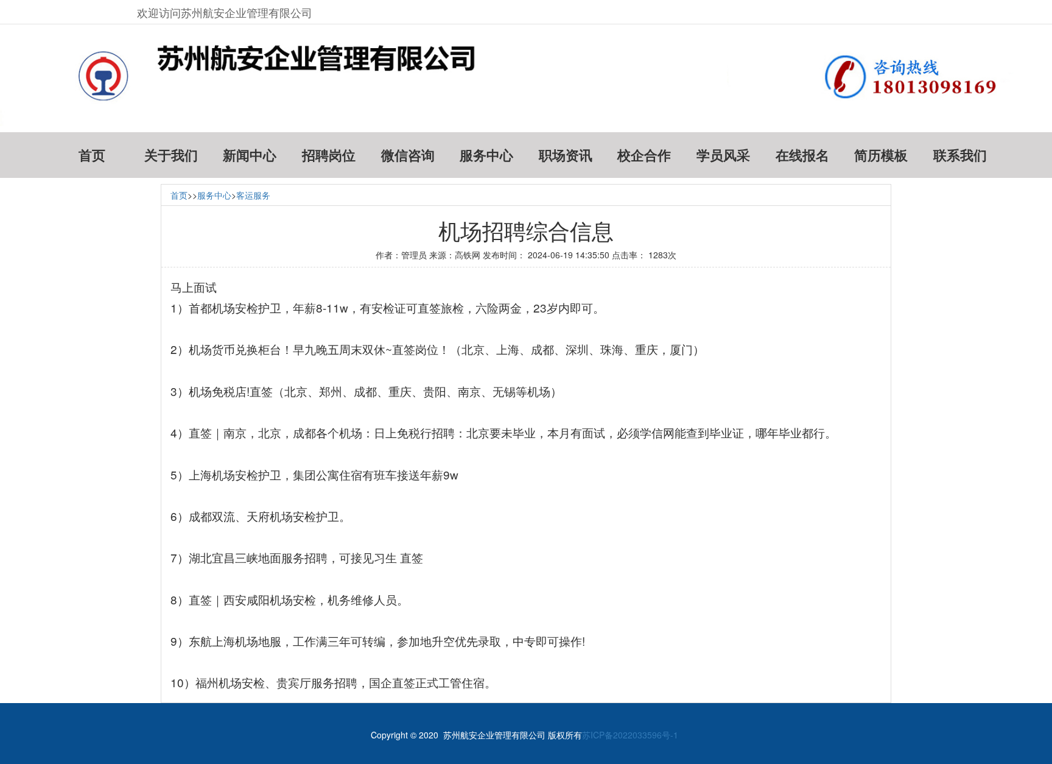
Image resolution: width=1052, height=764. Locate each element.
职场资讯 (565, 155)
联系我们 (960, 155)
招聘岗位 (329, 155)
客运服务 (253, 195)
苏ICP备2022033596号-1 (630, 735)
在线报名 (802, 155)
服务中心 (486, 155)
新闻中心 (249, 155)
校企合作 (644, 155)
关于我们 (171, 155)
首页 (92, 155)
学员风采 (723, 155)
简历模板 (881, 155)
